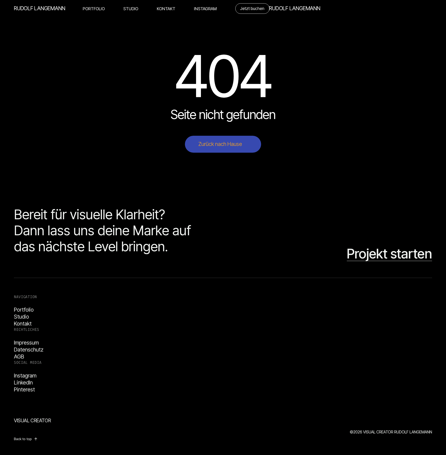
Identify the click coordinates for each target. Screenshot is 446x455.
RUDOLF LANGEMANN (39, 8)
